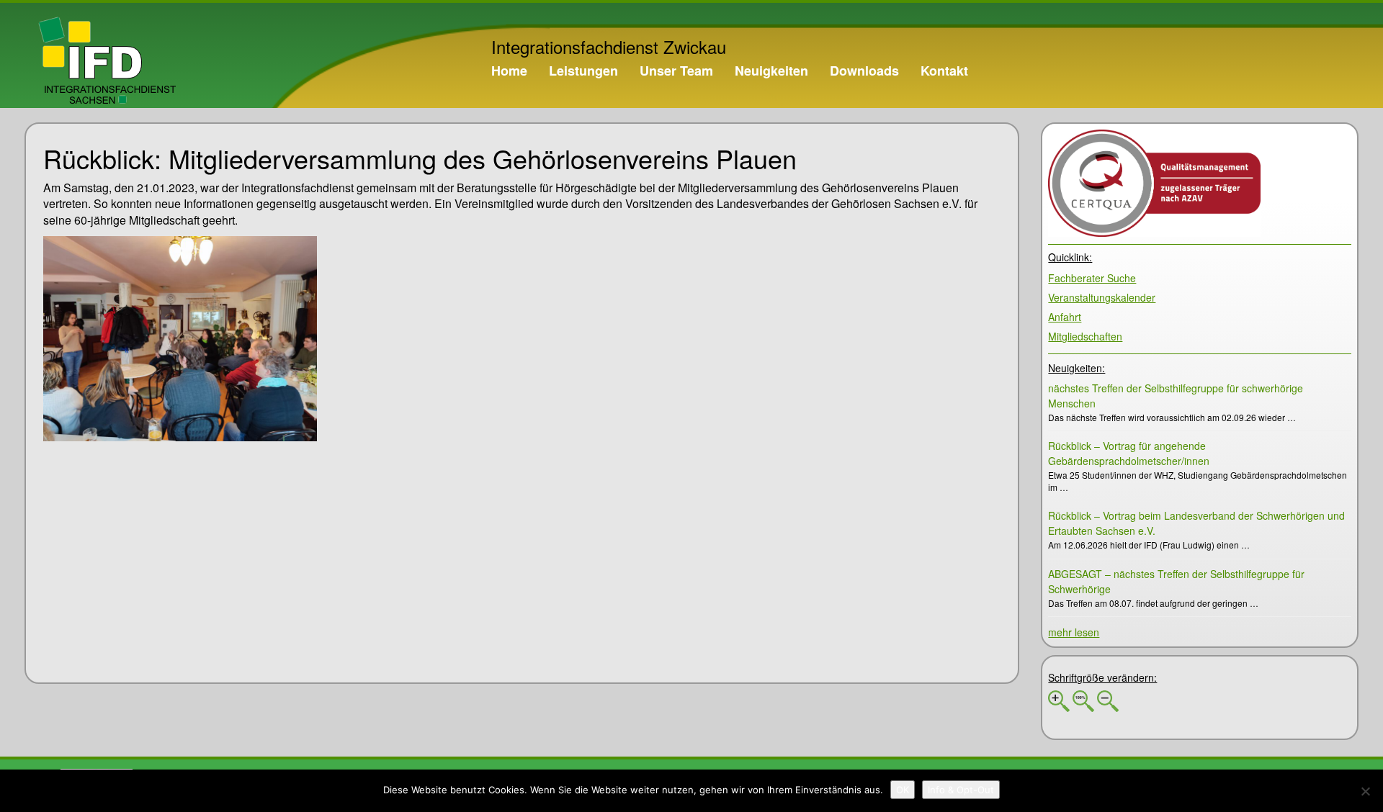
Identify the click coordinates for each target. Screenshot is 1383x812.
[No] (1365, 791)
